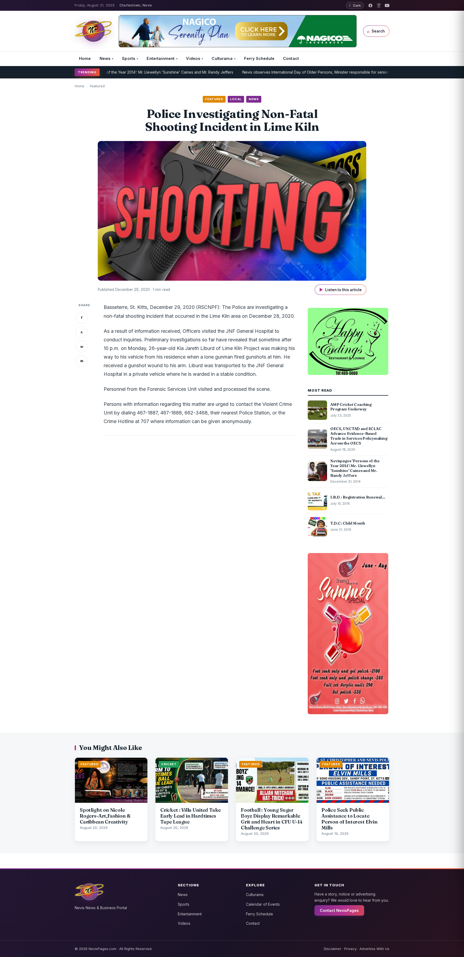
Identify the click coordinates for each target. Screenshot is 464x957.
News (105, 58)
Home (85, 58)
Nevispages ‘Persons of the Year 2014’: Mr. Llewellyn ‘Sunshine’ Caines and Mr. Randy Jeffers (124, 72)
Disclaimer (332, 949)
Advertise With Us (374, 949)
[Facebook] (370, 5)
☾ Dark (355, 5)
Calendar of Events (263, 904)
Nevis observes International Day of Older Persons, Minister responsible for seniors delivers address (305, 72)
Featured (97, 86)
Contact (291, 58)
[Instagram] (378, 5)
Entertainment (161, 58)
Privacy (350, 949)
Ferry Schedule (259, 58)
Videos (193, 58)
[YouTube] (387, 5)
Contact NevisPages (339, 910)
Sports (128, 58)
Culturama (222, 58)
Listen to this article (340, 289)
